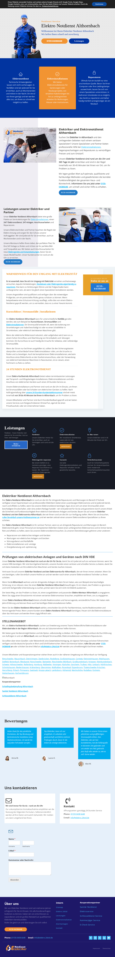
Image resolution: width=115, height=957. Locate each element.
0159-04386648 (54, 41)
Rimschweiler (7, 658)
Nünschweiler (36, 661)
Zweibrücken (43, 658)
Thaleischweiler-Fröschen (94, 667)
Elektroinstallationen (91, 147)
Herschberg (7, 670)
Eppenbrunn (77, 667)
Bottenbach (14, 661)
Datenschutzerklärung (49, 6)
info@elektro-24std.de (80, 817)
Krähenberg (35, 667)
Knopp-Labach (45, 670)
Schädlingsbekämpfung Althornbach (17, 686)
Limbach (96, 664)
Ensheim (96, 670)
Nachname (26, 846)
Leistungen (79, 41)
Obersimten (46, 667)
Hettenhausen (8, 673)
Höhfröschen (106, 664)
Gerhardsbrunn (22, 673)
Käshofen (66, 664)
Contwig (79, 658)
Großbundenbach (80, 661)
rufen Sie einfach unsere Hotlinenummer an (20, 517)
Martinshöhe (77, 670)
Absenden (14, 880)
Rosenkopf (66, 667)
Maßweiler (47, 664)
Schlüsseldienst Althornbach (14, 696)
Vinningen (57, 664)
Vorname (12, 846)
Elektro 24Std (61, 912)
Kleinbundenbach (104, 661)
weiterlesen (65, 446)
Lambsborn (57, 670)
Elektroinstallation (64, 920)
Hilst (90, 664)
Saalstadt (34, 670)
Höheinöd (66, 670)
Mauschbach (19, 658)
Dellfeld (5, 661)
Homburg (38, 664)
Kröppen (92, 661)
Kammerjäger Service (90, 920)
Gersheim (75, 664)
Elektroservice (86, 911)
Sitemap (59, 907)
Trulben (83, 664)
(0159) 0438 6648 (78, 814)
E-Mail (12, 851)
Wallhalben (56, 667)
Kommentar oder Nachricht (21, 860)
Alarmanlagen (62, 924)
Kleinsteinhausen (91, 658)
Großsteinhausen (67, 658)
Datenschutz (107, 948)
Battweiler (47, 661)
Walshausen (104, 658)
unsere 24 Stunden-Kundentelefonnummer (44, 392)
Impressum (96, 948)
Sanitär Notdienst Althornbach (15, 691)
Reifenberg (28, 664)
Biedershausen (22, 667)
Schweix (5, 664)
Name (12, 839)
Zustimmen (99, 4)
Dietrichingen (32, 658)
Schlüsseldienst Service (91, 916)
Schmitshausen (8, 667)
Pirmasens (24, 670)
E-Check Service (87, 925)
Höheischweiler (16, 664)
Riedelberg (54, 658)
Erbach (16, 670)
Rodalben (88, 670)
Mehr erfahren (16, 445)
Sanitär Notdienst (88, 907)
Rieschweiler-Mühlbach (62, 661)
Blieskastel (24, 661)
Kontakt (59, 928)
